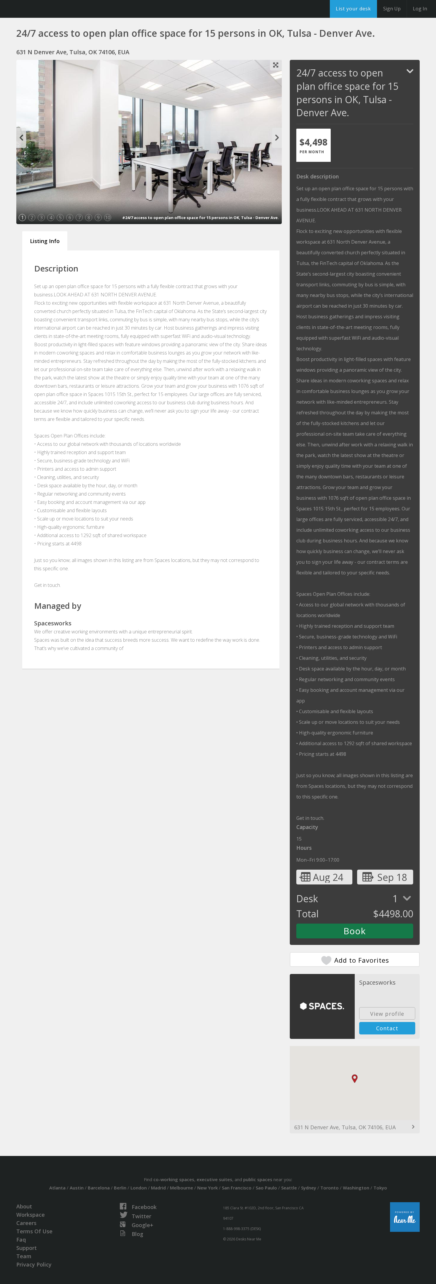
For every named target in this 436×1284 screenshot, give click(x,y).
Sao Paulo (266, 1188)
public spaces (257, 1179)
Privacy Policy (34, 1264)
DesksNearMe (41, 8)
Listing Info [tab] (45, 241)
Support (26, 1247)
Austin (77, 1188)
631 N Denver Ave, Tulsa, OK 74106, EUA (345, 1127)
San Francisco (237, 1188)
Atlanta (57, 1188)
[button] (355, 1078)
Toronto (329, 1188)
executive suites (214, 1179)
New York (207, 1188)
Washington (356, 1188)
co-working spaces (173, 1179)
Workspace (30, 1214)
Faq (21, 1239)
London (139, 1188)
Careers (26, 1222)
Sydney (308, 1188)
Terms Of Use (34, 1231)
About (24, 1206)
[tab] (313, 145)
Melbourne (181, 1188)
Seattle (289, 1188)
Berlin (120, 1188)
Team (23, 1256)
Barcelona (99, 1188)
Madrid (158, 1188)
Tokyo (380, 1188)
